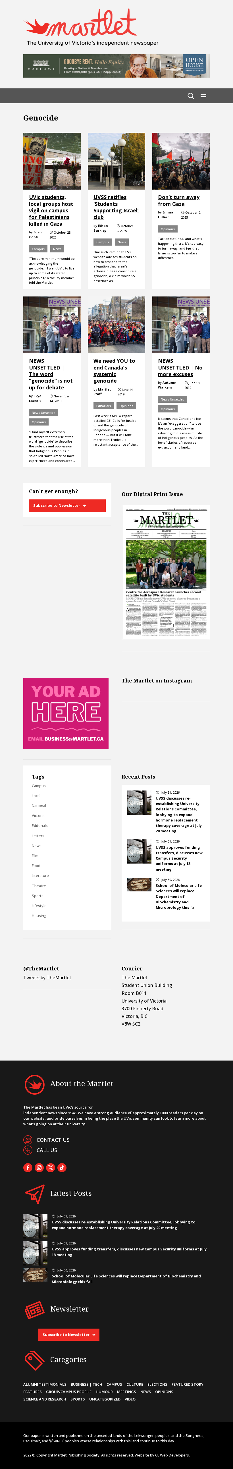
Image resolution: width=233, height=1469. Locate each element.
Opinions (168, 229)
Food (36, 865)
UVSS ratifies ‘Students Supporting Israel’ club (116, 207)
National (39, 805)
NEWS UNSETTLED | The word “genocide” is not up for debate (51, 374)
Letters (38, 835)
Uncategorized (104, 1399)
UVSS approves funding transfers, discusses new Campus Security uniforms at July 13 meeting (179, 858)
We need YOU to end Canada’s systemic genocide (114, 370)
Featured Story (187, 1384)
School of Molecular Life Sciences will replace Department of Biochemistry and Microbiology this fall (179, 896)
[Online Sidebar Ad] (66, 747)
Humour (104, 1391)
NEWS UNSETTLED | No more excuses (180, 367)
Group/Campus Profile (68, 1391)
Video (130, 1399)
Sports (37, 895)
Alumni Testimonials (44, 1384)
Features (32, 1391)
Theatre (39, 885)
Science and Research (44, 1399)
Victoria (38, 815)
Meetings (126, 1391)
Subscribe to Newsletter (56, 505)
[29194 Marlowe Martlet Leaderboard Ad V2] (116, 76)
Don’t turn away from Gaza (178, 200)
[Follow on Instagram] (39, 1167)
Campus (38, 249)
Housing (39, 915)
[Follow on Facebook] (27, 1167)
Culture (134, 1384)
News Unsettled (43, 412)
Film (35, 855)
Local (36, 795)
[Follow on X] (50, 1167)
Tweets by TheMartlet (47, 977)
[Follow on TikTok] (61, 1167)
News (57, 249)
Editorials (103, 406)
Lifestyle (39, 905)
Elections (157, 1384)
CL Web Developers (172, 1455)
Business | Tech (86, 1384)
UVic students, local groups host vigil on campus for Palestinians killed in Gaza (51, 210)
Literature (40, 875)
